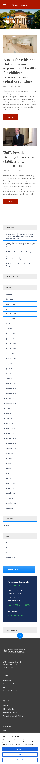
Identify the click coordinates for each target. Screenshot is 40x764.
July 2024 (9, 369)
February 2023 (10, 428)
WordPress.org (10, 558)
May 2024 (9, 374)
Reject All (20, 760)
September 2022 (11, 448)
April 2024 (9, 379)
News (19, 86)
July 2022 (9, 458)
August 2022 (10, 453)
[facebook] (8, 615)
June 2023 (9, 414)
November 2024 (11, 349)
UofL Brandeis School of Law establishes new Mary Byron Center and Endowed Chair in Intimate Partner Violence (21, 245)
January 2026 (10, 309)
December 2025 (11, 314)
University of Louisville (10, 712)
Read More (10, 117)
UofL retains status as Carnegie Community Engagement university (18, 265)
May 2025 (9, 324)
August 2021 (9, 508)
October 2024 (10, 354)
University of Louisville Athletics (13, 716)
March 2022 (9, 478)
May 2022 (9, 468)
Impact (5, 706)
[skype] (15, 615)
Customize (20, 755)
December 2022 (11, 438)
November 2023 (11, 394)
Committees (7, 680)
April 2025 (9, 329)
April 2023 (9, 418)
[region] (20, 748)
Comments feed (10, 553)
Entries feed (9, 548)
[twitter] (19, 615)
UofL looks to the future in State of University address (21, 252)
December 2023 (11, 389)
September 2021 (11, 503)
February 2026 (10, 304)
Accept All (20, 749)
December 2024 (11, 344)
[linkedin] (11, 615)
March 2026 (10, 299)
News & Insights (8, 709)
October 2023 (10, 399)
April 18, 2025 (8, 86)
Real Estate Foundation (10, 691)
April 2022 (9, 473)
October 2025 (10, 319)
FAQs (5, 731)
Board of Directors (9, 684)
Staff (4, 687)
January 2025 (10, 339)
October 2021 (10, 498)
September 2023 (11, 404)
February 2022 (10, 483)
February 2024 (10, 384)
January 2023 (10, 433)
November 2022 (11, 443)
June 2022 (9, 463)
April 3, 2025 (8, 171)
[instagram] (22, 615)
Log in (8, 543)
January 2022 (10, 488)
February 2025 (10, 334)
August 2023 (10, 409)
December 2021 (11, 493)
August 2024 (10, 364)
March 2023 (9, 423)
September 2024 (11, 359)
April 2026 (9, 294)
